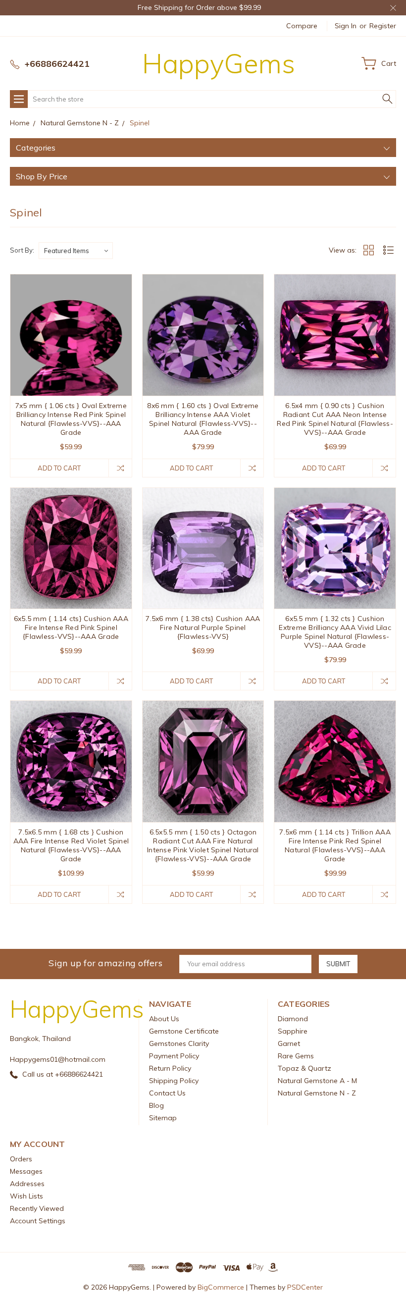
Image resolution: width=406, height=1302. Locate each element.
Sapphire (292, 1031)
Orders (21, 1158)
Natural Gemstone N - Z (317, 1093)
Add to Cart (59, 468)
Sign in (345, 25)
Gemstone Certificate (184, 1031)
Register (382, 25)
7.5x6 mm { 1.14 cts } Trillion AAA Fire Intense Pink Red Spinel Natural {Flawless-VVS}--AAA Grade (335, 845)
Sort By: (22, 250)
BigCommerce (221, 1287)
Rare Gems (296, 1055)
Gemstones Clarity (179, 1043)
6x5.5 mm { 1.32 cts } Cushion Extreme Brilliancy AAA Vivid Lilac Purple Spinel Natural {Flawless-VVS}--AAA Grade (335, 632)
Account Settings (37, 1220)
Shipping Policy (174, 1080)
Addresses (27, 1183)
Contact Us (167, 1093)
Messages (26, 1171)
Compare (301, 25)
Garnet (289, 1043)
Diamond (293, 1018)
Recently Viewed (37, 1208)
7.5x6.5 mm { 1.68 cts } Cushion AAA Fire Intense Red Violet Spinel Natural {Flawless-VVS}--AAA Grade (71, 845)
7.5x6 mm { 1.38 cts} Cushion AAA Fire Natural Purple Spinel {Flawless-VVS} (203, 627)
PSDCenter (305, 1287)
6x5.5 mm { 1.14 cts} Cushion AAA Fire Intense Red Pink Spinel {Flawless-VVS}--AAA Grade (71, 627)
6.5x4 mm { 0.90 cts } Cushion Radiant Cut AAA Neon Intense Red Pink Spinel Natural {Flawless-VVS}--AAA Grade (335, 419)
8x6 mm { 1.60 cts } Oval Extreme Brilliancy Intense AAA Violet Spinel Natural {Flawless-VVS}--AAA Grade (202, 419)
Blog (156, 1105)
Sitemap (163, 1117)
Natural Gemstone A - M (317, 1080)
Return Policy (170, 1068)
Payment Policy (174, 1055)
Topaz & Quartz (304, 1068)
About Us (164, 1018)
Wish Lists (26, 1196)
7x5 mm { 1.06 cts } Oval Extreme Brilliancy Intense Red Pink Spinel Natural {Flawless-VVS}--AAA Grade (71, 419)
